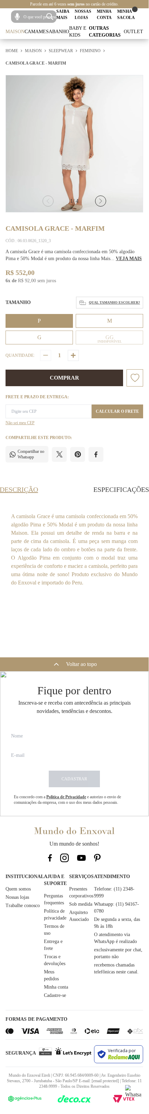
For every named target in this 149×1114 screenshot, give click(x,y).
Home (12, 50)
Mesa (45, 31)
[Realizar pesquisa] (50, 16)
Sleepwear (61, 50)
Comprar (64, 378)
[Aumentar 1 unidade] (73, 355)
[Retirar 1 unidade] (45, 355)
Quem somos (18, 889)
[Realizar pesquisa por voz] (17, 16)
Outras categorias (105, 32)
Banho (60, 31)
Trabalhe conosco (23, 905)
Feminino (90, 50)
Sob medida (80, 904)
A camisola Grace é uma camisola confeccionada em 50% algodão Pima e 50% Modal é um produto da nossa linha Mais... (74, 255)
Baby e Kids (77, 32)
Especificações (121, 489)
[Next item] (100, 201)
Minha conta (56, 987)
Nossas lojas (17, 897)
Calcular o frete (117, 411)
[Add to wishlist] (135, 378)
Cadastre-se (55, 995)
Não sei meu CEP (20, 422)
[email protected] (105, 1080)
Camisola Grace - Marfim (36, 63)
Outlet (133, 31)
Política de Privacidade (66, 796)
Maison (15, 31)
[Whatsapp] (133, 1093)
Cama (32, 31)
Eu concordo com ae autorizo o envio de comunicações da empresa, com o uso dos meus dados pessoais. (67, 799)
